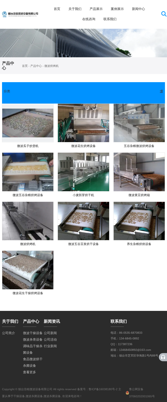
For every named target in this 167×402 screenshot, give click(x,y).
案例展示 (117, 9)
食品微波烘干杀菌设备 (33, 362)
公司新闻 (50, 333)
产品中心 (36, 65)
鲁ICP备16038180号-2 (103, 389)
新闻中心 (138, 9)
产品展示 (96, 9)
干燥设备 (19, 396)
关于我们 (74, 9)
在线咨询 (88, 19)
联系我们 (109, 19)
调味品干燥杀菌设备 (33, 349)
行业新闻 (50, 346)
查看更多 (29, 372)
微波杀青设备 (33, 339)
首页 (57, 9)
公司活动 (50, 339)
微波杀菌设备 (34, 396)
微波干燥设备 (33, 333)
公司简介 (8, 333)
